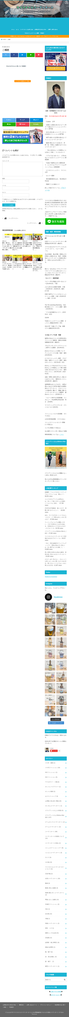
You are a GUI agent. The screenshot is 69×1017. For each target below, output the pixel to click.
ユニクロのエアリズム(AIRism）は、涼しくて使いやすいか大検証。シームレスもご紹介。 (55, 501)
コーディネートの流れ (53, 843)
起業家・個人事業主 (52, 942)
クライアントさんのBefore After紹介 (54, 816)
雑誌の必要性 (50, 947)
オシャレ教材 (50, 791)
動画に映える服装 (51, 888)
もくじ (17, 29)
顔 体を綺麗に (51, 956)
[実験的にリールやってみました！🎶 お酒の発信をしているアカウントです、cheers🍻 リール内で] (61, 608)
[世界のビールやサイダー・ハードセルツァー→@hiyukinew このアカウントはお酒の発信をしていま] (50, 608)
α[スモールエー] (56, 995)
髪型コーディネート (52, 966)
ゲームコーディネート (53, 827)
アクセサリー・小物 (52, 782)
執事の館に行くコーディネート (54, 893)
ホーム (13, 29)
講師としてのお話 (52, 933)
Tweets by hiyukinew (51, 576)
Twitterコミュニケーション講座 (32, 33)
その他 (48, 862)
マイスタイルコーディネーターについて (54, 868)
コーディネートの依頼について (54, 837)
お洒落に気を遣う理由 (53, 801)
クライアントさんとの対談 (54, 810)
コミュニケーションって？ (54, 848)
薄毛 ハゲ (49, 928)
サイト (4, 192)
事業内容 (21, 1005)
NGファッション (51, 772)
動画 (47, 883)
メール (4, 185)
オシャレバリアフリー (53, 786)
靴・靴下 (49, 952)
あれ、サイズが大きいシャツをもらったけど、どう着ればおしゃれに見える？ (55, 517)
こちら (62, 434)
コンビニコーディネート (53, 852)
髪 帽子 (49, 961)
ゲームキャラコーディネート (55, 822)
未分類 (48, 914)
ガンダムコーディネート (53, 806)
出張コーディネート (52, 878)
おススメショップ (51, 796)
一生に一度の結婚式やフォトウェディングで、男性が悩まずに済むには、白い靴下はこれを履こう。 (55, 545)
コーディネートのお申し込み (26, 29)
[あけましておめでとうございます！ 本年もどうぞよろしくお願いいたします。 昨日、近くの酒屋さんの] (50, 631)
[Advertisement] (22, 100)
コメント (5, 161)
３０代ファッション (52, 767)
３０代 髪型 (50, 763)
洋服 (47, 918)
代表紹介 (42, 33)
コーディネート (51, 831)
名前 (3, 178)
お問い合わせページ (32, 1005)
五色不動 (49, 873)
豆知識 (48, 937)
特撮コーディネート (52, 923)
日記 (47, 909)
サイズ (48, 857)
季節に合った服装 (52, 899)
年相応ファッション (52, 904)
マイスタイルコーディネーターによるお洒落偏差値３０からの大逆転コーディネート (36, 1012)
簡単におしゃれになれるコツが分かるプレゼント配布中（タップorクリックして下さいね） (35, 36)
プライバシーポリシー (46, 1005)
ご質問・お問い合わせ (53, 29)
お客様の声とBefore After (40, 29)
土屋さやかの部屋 (55, 991)
